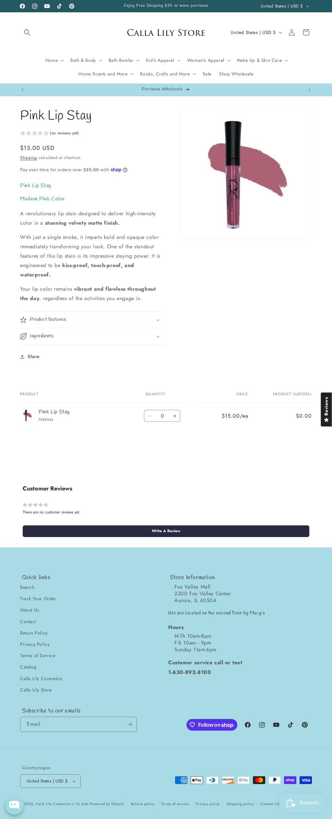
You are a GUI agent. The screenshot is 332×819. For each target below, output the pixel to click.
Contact (28, 621)
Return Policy (34, 633)
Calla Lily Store (36, 690)
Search (27, 587)
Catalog (28, 667)
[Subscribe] (129, 724)
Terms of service (175, 803)
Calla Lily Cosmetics (41, 678)
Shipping (28, 158)
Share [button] (34, 356)
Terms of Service (37, 655)
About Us (29, 610)
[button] (27, 32)
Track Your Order (38, 598)
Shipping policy (240, 803)
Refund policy (143, 803)
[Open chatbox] (14, 805)
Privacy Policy (35, 644)
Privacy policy (208, 803)
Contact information (277, 803)
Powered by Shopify (107, 803)
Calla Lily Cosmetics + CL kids (62, 803)
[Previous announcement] (22, 90)
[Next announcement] (309, 90)
